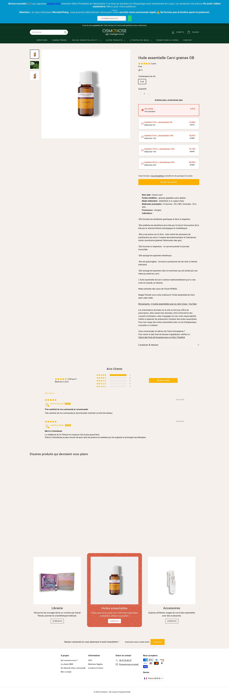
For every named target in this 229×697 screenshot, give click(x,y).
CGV (90, 660)
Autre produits (114, 40)
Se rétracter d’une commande (73, 668)
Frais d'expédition (157, 176)
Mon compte (66, 672)
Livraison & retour (95, 668)
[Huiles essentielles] (114, 580)
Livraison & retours (148, 344)
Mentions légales (95, 664)
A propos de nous (140, 40)
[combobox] (49, 32)
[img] (51, 400)
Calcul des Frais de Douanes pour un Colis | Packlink (161, 337)
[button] (144, 63)
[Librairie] (57, 580)
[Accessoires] (171, 580)
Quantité (142, 89)
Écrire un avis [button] (163, 380)
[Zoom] (85, 93)
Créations (42, 40)
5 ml (142, 81)
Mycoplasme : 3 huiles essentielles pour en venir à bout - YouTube (167, 304)
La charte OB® (67, 664)
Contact (187, 40)
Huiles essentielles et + (85, 40)
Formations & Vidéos (167, 40)
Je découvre (57, 621)
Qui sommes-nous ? (69, 660)
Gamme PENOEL (59, 40)
